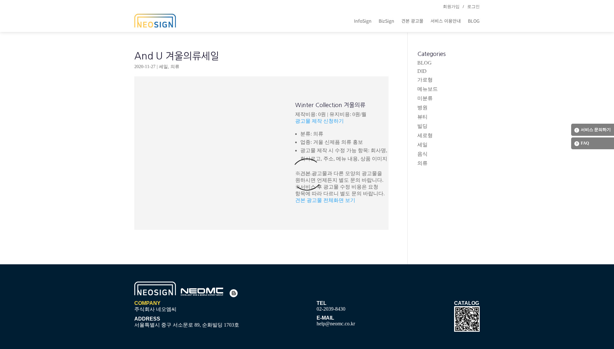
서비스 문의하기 (596, 129)
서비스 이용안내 (445, 21)
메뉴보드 (427, 89)
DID (422, 71)
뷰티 (422, 117)
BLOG (474, 21)
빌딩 (422, 126)
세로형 (425, 135)
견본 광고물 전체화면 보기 (325, 200)
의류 (174, 66)
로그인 (473, 6)
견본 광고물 (412, 21)
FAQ (585, 143)
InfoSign (363, 21)
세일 (163, 66)
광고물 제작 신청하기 (319, 121)
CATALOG (466, 303)
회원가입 (451, 6)
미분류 (425, 98)
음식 (422, 154)
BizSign (386, 21)
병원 (422, 107)
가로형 (425, 79)
